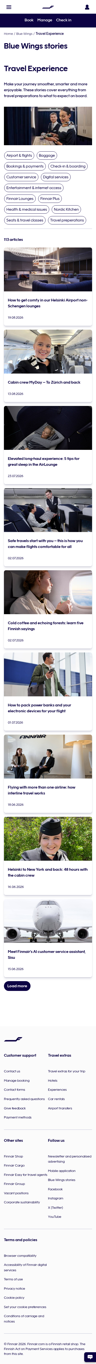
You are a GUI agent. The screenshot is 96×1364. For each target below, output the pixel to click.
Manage (44, 20)
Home (8, 34)
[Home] (48, 7)
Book (29, 20)
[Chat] (90, 1357)
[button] (9, 7)
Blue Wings (24, 34)
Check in (63, 20)
